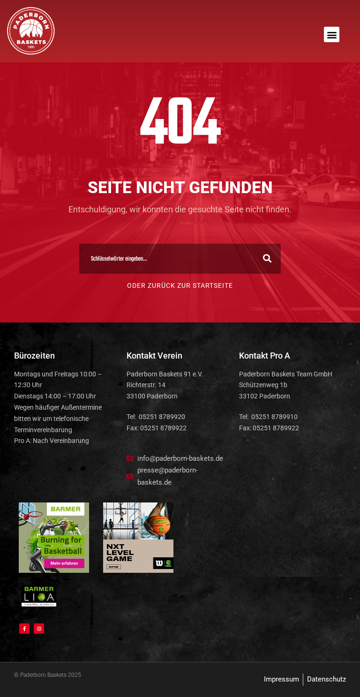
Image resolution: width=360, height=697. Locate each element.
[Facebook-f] (24, 628)
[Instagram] (39, 628)
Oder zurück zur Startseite (180, 285)
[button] (331, 34)
